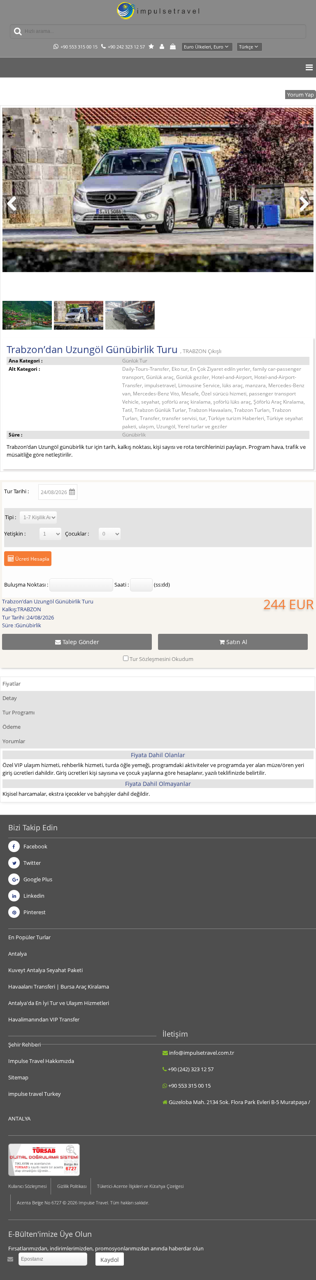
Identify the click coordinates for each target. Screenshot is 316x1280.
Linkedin (33, 895)
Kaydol (109, 1260)
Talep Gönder (80, 642)
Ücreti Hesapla (31, 558)
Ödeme (11, 726)
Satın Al (236, 642)
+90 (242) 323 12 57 (191, 1069)
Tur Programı (18, 712)
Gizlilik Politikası (71, 1186)
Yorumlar (13, 741)
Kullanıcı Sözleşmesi (27, 1186)
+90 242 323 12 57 (126, 47)
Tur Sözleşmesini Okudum (161, 659)
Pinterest (34, 912)
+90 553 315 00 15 (79, 47)
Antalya (17, 953)
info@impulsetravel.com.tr (201, 1052)
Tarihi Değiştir (115, 490)
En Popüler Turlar (29, 937)
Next (303, 212)
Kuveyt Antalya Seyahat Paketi (45, 970)
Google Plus (37, 879)
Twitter (31, 862)
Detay (9, 698)
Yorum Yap (300, 94)
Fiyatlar (11, 683)
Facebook (34, 846)
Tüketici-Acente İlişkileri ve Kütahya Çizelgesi (140, 1186)
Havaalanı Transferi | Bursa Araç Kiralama (58, 986)
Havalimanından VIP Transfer (43, 1019)
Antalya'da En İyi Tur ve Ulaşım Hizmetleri (58, 1003)
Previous (15, 212)
